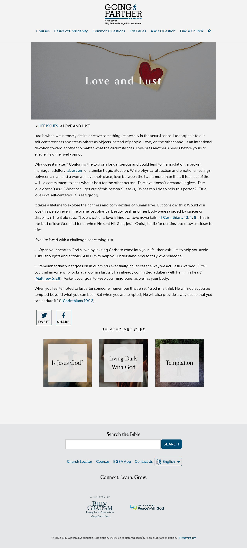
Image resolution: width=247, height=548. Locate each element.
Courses (43, 31)
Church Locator (79, 462)
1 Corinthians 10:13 (77, 301)
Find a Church (191, 31)
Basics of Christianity (71, 31)
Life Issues (138, 31)
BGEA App (122, 462)
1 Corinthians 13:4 (176, 218)
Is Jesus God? (68, 363)
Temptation (179, 363)
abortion (74, 171)
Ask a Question (163, 31)
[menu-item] (209, 31)
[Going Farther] (123, 14)
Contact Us (144, 462)
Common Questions (108, 31)
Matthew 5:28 (48, 279)
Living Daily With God (123, 363)
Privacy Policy (187, 538)
